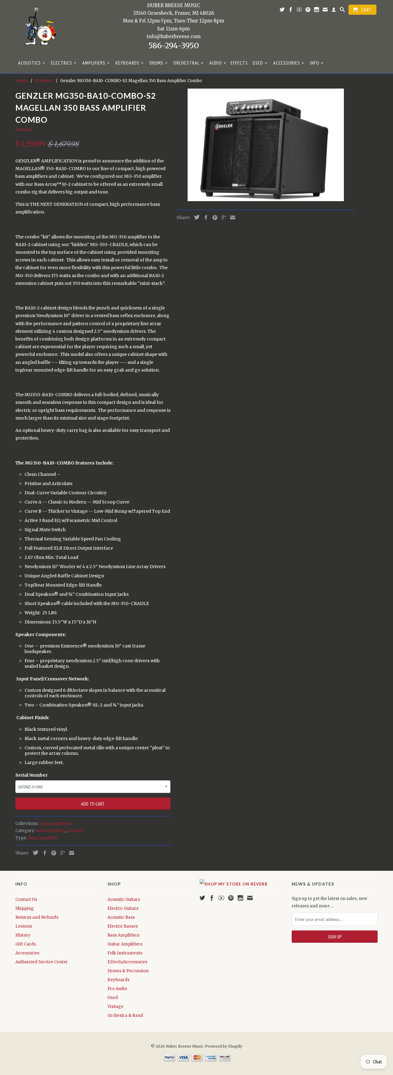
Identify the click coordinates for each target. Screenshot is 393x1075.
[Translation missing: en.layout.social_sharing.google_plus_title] (61, 852)
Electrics (63, 63)
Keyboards (129, 63)
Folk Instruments (124, 953)
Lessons (23, 926)
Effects (239, 63)
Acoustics (31, 63)
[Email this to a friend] (70, 852)
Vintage (115, 1006)
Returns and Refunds (36, 917)
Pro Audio (117, 988)
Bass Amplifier (50, 830)
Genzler (24, 129)
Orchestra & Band (125, 1015)
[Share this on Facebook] (43, 852)
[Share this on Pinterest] (52, 852)
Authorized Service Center (41, 962)
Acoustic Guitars (123, 899)
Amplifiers (96, 63)
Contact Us (26, 899)
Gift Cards (25, 944)
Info (317, 63)
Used (260, 63)
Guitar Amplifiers (124, 944)
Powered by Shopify (223, 1046)
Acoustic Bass (121, 917)
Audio (217, 63)
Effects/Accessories (127, 962)
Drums (159, 63)
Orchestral (188, 63)
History (22, 935)
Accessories (288, 63)
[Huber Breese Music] (38, 27)
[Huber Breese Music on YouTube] (299, 10)
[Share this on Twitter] (34, 852)
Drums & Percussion (128, 970)
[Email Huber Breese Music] (325, 10)
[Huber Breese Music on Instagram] (316, 10)
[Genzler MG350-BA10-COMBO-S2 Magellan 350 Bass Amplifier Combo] (266, 145)
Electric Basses (122, 926)
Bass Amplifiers (56, 823)
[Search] (342, 10)
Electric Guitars (122, 908)
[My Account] (334, 10)
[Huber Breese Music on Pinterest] (308, 10)
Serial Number (31, 775)
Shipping (24, 908)
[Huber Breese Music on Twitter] (282, 10)
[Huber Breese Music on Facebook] (291, 10)
